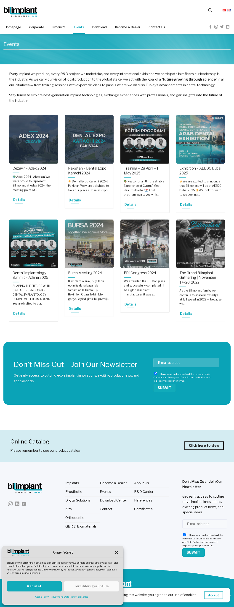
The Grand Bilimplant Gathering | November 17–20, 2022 (197, 278)
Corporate (36, 27)
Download (99, 27)
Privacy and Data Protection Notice (69, 596)
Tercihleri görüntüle (91, 586)
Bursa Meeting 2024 (85, 273)
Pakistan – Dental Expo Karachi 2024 (87, 170)
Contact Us (157, 27)
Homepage (13, 27)
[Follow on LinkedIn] (227, 27)
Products (59, 27)
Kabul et (34, 586)
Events (79, 27)
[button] (116, 552)
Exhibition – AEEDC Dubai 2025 (200, 170)
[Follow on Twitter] (222, 27)
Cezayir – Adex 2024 (29, 168)
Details (19, 200)
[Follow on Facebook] (210, 27)
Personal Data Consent (195, 538)
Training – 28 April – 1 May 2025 (141, 170)
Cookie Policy (42, 596)
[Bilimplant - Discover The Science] (26, 10)
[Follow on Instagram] (216, 27)
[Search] (210, 10)
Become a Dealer (127, 27)
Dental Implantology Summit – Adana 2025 (30, 275)
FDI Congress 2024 (140, 273)
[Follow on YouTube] (24, 504)
